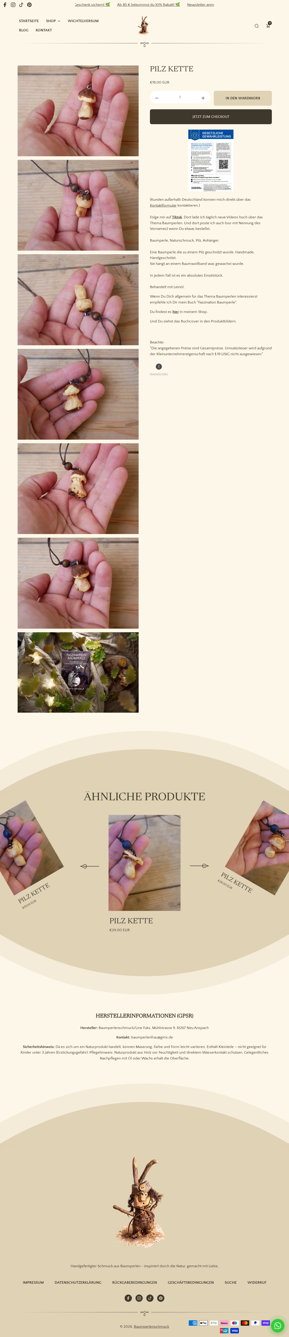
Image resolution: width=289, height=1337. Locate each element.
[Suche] (257, 25)
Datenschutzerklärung (78, 1282)
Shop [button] (51, 21)
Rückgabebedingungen (134, 1282)
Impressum (33, 1282)
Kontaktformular (163, 205)
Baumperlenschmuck (151, 1326)
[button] (268, 25)
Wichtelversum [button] (83, 21)
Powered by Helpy (159, 374)
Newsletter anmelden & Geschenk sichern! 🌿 (190, 4)
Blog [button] (23, 30)
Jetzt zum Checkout (211, 117)
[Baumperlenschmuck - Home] (144, 25)
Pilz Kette (34, 893)
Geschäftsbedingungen (191, 1282)
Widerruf (256, 1282)
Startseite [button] (29, 21)
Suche (231, 1282)
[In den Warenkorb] (25, 809)
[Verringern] (157, 98)
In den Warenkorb (243, 98)
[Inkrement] (203, 98)
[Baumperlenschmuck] (144, 1203)
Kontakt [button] (44, 30)
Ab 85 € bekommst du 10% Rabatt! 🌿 (113, 4)
